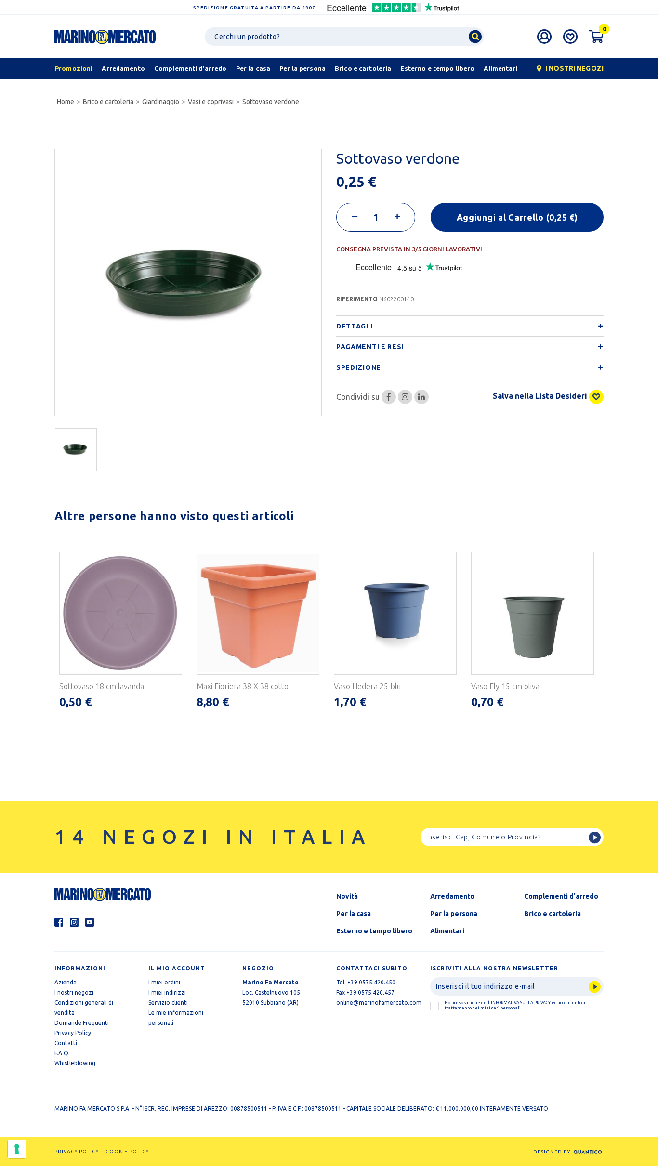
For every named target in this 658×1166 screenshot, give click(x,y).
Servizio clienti (168, 1002)
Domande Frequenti (81, 1023)
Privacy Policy (72, 1033)
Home (65, 101)
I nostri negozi (73, 992)
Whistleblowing (74, 1063)
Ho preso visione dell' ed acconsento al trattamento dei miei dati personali (516, 1005)
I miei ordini (164, 982)
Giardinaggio (160, 101)
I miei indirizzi (167, 992)
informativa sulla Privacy (521, 1002)
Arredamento (452, 896)
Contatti (65, 1043)
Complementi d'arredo (561, 896)
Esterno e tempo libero (374, 931)
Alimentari (447, 931)
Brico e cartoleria (108, 101)
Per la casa (353, 913)
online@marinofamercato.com (378, 1002)
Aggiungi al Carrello (517, 217)
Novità (347, 896)
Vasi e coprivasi (211, 101)
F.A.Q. (62, 1053)
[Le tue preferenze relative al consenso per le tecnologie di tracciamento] (17, 1149)
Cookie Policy (127, 1151)
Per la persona (453, 913)
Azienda (65, 982)
